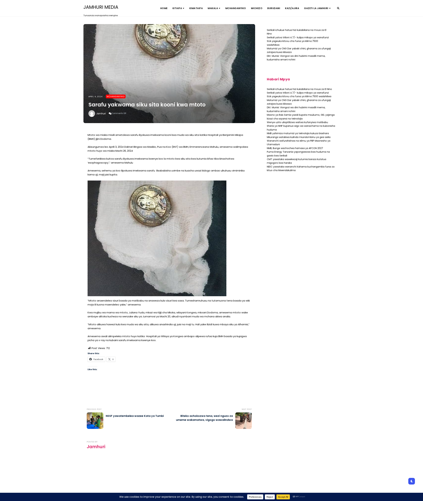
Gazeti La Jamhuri (316, 8)
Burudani (273, 8)
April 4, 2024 (95, 96)
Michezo (257, 8)
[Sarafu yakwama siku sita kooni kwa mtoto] (169, 73)
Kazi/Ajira (292, 8)
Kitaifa (177, 8)
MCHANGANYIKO (235, 8)
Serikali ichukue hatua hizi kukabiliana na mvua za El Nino (299, 89)
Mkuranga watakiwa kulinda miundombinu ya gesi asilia (298, 137)
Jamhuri (101, 113)
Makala (213, 8)
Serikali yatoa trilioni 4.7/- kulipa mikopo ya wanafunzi (298, 37)
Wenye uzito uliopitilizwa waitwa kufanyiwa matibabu (297, 122)
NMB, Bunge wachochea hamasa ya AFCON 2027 (295, 148)
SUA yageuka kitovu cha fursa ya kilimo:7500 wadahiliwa (299, 96)
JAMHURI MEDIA (100, 7)
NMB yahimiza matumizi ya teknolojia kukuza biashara (298, 133)
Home (164, 8)
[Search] (338, 8)
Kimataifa (196, 8)
